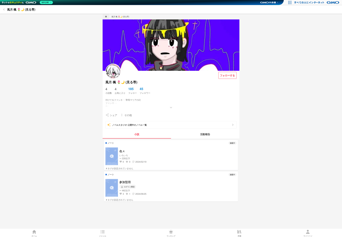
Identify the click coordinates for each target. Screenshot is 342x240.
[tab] (137, 134)
